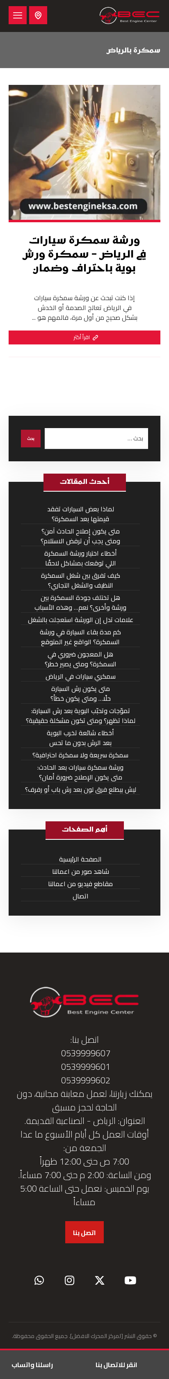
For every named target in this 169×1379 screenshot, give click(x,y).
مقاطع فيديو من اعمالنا (80, 884)
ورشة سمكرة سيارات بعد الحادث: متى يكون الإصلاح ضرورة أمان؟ (80, 772)
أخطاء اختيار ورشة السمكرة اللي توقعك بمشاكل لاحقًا (80, 558)
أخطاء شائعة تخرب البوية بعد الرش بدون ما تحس (80, 738)
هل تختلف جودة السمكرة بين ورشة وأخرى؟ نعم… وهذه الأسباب (80, 603)
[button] (18, 15)
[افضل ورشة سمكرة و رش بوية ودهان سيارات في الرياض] (129, 16)
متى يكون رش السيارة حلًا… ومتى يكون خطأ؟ (80, 694)
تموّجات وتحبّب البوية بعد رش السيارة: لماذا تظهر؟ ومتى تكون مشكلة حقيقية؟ (80, 716)
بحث (30, 438)
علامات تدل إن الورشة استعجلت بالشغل (80, 620)
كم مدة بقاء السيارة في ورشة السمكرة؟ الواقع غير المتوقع (80, 637)
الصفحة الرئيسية (80, 859)
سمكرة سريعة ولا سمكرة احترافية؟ (80, 755)
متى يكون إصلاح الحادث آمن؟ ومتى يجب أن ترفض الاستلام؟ (80, 536)
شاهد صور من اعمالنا (80, 871)
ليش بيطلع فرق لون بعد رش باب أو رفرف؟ (80, 789)
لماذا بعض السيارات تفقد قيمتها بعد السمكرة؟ (80, 514)
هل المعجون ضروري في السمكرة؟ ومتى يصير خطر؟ (80, 659)
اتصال (81, 896)
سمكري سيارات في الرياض (81, 676)
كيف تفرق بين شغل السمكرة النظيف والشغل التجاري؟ (80, 580)
